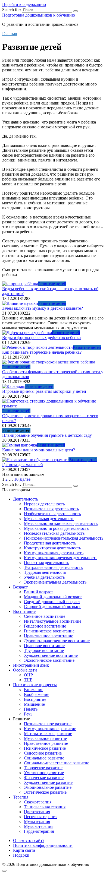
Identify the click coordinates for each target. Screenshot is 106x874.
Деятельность (25, 499)
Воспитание (24, 611)
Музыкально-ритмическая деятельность (61, 523)
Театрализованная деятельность (53, 567)
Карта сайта (24, 850)
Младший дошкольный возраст (53, 596)
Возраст (20, 587)
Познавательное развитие (47, 723)
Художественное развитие (48, 782)
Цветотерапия (37, 811)
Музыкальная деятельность (49, 518)
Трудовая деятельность (45, 572)
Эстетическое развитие (45, 792)
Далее (25, 479)
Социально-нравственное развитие (56, 763)
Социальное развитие (44, 758)
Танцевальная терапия (45, 807)
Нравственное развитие (46, 743)
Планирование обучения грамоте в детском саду (47, 435)
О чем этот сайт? (28, 840)
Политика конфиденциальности (43, 845)
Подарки (21, 855)
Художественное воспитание (51, 655)
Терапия (20, 797)
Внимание (33, 689)
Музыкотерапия (38, 826)
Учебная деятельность (44, 577)
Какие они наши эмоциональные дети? (38, 450)
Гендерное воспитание (45, 626)
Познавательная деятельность (51, 508)
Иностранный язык (31, 665)
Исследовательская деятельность (54, 533)
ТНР (28, 679)
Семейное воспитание (44, 616)
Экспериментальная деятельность (55, 582)
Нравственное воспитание (48, 636)
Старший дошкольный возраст (52, 606)
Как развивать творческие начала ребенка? (42, 352)
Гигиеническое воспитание (49, 631)
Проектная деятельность (46, 562)
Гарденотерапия (39, 831)
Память (31, 709)
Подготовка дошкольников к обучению (38, 15)
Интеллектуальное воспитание (52, 621)
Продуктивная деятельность (50, 543)
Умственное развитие (44, 772)
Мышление (34, 704)
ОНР (28, 675)
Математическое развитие (48, 733)
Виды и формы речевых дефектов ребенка (41, 337)
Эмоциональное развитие (47, 787)
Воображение (36, 694)
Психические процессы (35, 684)
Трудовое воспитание (44, 650)
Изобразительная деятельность (52, 513)
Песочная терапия (40, 816)
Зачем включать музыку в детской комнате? (42, 308)
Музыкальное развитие (45, 738)
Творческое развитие (43, 767)
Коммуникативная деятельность (53, 552)
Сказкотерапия (37, 802)
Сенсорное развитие (43, 753)
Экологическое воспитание (49, 660)
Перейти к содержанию (24, 4)
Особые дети (25, 670)
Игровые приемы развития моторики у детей (44, 391)
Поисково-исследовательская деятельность (63, 538)
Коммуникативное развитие (50, 728)
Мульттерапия (37, 821)
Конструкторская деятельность (52, 548)
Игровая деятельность (44, 504)
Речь (28, 714)
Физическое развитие (44, 777)
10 (16, 479)
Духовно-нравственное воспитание (57, 640)
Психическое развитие (45, 748)
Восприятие (35, 699)
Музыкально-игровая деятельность (56, 528)
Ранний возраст (38, 592)
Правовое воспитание (44, 645)
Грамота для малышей (22, 464)
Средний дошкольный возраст (52, 601)
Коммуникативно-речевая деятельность (60, 557)
